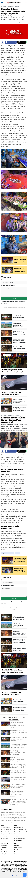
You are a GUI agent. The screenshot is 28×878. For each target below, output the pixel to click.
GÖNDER (14, 298)
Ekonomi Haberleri (5, 831)
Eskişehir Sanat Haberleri (20, 831)
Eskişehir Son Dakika (19, 838)
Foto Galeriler (4, 845)
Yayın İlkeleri (17, 849)
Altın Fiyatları (4, 849)
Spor (15, 825)
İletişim (16, 854)
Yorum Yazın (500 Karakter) (8, 285)
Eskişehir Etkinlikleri (6, 829)
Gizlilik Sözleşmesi (18, 847)
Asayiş (2, 825)
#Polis (17, 553)
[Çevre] (14, 382)
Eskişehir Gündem (16, 415)
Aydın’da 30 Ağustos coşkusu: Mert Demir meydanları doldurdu (18, 317)
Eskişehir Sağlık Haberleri (20, 829)
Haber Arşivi (17, 856)
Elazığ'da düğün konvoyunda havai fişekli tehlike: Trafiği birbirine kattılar (19, 333)
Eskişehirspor (4, 838)
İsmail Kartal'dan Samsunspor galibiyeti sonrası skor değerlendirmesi (19, 401)
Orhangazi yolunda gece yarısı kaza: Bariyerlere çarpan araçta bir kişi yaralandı (19, 409)
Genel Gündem (15, 6)
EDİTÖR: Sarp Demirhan (20, 430)
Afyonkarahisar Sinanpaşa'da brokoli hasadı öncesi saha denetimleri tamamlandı (19, 325)
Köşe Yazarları (4, 843)
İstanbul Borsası (5, 856)
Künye (15, 843)
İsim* (2, 280)
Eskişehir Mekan (18, 840)
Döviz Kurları (4, 847)
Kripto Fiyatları (4, 851)
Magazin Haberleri (18, 827)
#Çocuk (4, 553)
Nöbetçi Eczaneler (5, 854)
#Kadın (11, 553)
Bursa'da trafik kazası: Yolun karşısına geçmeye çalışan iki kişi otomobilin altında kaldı (19, 348)
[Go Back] (25, 875)
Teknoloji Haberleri (5, 836)
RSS (4, 871)
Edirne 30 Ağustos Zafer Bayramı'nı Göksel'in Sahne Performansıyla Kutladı (19, 340)
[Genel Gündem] (14, 360)
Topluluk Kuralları (18, 851)
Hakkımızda (17, 845)
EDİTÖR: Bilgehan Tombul (20, 22)
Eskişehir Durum (5, 6)
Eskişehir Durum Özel (6, 834)
